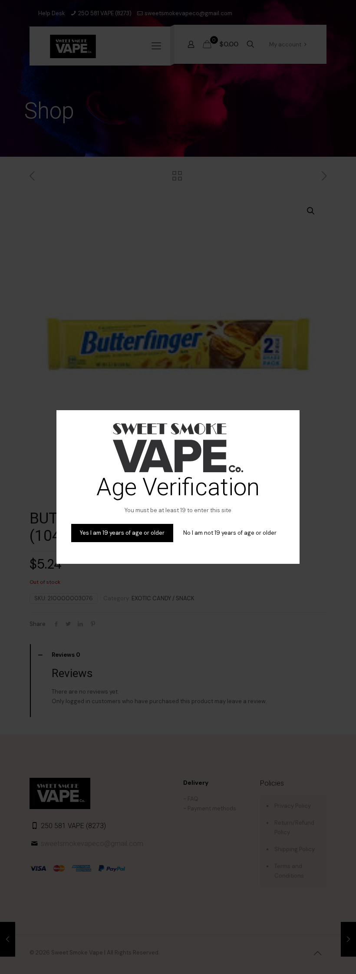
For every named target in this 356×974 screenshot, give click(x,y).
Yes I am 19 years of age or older (122, 532)
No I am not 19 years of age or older (230, 532)
